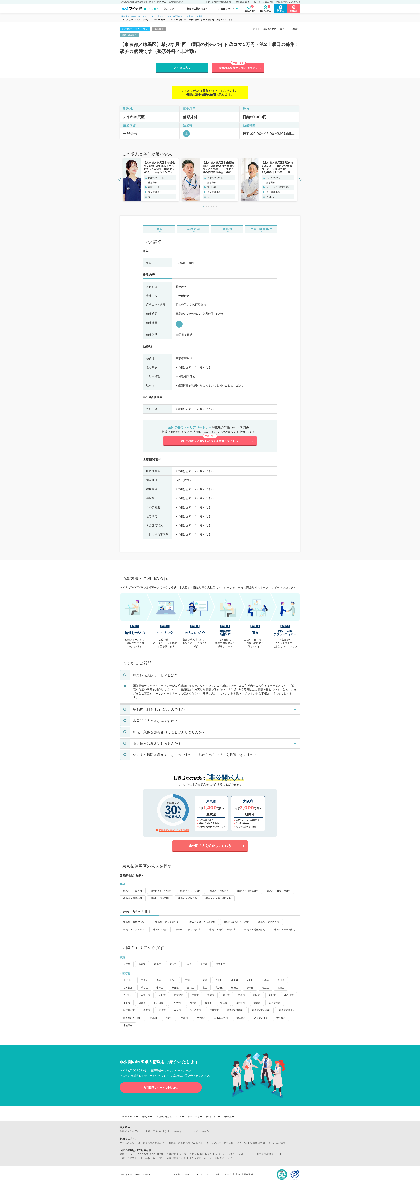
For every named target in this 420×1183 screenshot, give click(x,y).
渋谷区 (144, 987)
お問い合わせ (194, 1117)
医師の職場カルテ (176, 1158)
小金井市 (289, 995)
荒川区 (219, 987)
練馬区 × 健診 (160, 929)
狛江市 (223, 1002)
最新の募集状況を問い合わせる (238, 67)
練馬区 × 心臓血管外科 (279, 890)
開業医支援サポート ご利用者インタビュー (213, 1158)
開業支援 (228, 1117)
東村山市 (158, 1002)
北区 (205, 987)
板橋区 (234, 987)
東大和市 (240, 1002)
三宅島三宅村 (221, 1017)
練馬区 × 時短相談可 (254, 929)
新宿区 (172, 980)
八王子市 (145, 995)
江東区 (234, 980)
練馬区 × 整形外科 (219, 890)
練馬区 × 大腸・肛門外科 (218, 898)
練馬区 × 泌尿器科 (187, 898)
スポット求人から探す (198, 1131)
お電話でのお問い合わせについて (288, 2)
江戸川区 (127, 995)
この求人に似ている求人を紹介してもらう (212, 440)
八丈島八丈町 (261, 1017)
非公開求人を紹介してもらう (210, 846)
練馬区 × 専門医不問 (268, 921)
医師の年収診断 (128, 1158)
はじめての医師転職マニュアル (185, 1143)
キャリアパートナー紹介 (219, 1143)
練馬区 (199, 16)
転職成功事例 (257, 1143)
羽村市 (177, 1010)
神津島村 (201, 1017)
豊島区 (190, 987)
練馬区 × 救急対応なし (135, 921)
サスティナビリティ (203, 1174)
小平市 (126, 1002)
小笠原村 (127, 1025)
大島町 (153, 1017)
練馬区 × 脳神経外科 (190, 890)
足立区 (265, 987)
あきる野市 (195, 1010)
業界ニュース (245, 1154)
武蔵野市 (178, 995)
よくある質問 (268, 2)
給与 (160, 229)
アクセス (187, 1174)
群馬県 (157, 964)
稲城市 (162, 1010)
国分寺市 (176, 1002)
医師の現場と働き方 (201, 1154)
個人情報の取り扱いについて (168, 1117)
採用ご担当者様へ (128, 1117)
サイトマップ (212, 1117)
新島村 (184, 1017)
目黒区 (265, 980)
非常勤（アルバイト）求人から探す (162, 1131)
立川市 (162, 995)
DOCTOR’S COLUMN (150, 1154)
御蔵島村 (241, 1017)
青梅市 (210, 995)
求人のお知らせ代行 (151, 1158)
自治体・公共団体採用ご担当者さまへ (219, 2)
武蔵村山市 (129, 1010)
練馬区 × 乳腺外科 (132, 898)
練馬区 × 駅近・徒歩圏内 (237, 921)
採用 (218, 1174)
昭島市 (241, 995)
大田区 (280, 980)
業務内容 (194, 229)
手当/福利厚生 (262, 229)
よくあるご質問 (277, 1143)
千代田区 (127, 980)
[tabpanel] (151, 179)
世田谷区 (127, 987)
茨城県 (126, 964)
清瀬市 (256, 1002)
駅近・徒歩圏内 (129, 34)
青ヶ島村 (281, 1017)
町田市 (272, 995)
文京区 (188, 980)
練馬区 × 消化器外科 (161, 890)
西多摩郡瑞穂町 (235, 1010)
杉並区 (175, 987)
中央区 (144, 980)
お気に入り (184, 67)
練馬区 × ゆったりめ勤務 (202, 921)
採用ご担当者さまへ (243, 2)
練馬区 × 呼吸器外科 (248, 890)
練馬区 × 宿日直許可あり (168, 921)
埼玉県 (172, 964)
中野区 (159, 987)
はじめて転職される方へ (151, 1143)
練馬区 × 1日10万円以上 (188, 929)
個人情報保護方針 (246, 1174)
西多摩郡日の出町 (261, 1010)
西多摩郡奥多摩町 (132, 1017)
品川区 (250, 980)
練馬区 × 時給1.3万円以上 (222, 929)
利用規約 (146, 1117)
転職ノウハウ (127, 1154)
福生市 (208, 1002)
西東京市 (214, 1010)
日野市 (142, 1002)
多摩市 (146, 1010)
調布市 (256, 995)
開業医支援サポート (268, 1154)
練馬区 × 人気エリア (133, 929)
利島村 (169, 1017)
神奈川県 (220, 964)
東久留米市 (274, 1002)
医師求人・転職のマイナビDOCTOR (137, 16)
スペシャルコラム (225, 1154)
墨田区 (219, 980)
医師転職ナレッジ (176, 1154)
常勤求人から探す (129, 1131)
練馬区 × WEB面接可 (284, 929)
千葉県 (188, 964)
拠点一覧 (257, 2)
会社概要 (176, 1174)
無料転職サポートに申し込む (161, 1087)
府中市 (226, 995)
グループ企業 (229, 1174)
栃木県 (142, 964)
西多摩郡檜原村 (287, 1010)
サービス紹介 (127, 1143)
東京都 (190, 16)
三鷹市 (195, 995)
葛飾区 (280, 987)
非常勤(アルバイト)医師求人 (170, 16)
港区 (158, 980)
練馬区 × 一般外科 (132, 890)
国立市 (192, 1002)
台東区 (203, 980)
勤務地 (228, 229)
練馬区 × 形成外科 (160, 898)
